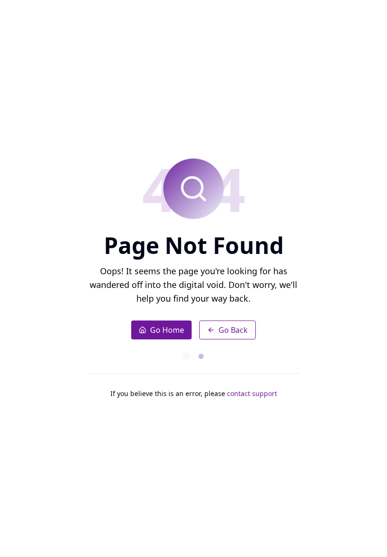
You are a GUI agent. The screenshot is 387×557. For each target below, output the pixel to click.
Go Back (233, 330)
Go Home (167, 330)
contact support (252, 393)
